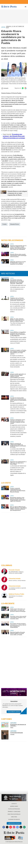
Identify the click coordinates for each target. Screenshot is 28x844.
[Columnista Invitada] (4, 579)
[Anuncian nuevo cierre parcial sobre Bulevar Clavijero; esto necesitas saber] (5, 616)
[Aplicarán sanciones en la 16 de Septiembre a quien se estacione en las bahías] (5, 262)
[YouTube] (10, 827)
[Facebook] (3, 827)
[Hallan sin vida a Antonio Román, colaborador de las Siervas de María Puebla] (5, 322)
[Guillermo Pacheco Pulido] (4, 595)
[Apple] (21, 827)
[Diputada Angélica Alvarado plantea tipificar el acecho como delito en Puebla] (5, 632)
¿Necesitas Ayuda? (14, 823)
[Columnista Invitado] (4, 587)
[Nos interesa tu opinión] (14, 797)
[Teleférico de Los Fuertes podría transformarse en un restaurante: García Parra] (5, 305)
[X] (7, 827)
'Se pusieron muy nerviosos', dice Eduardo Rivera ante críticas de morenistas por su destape (14, 136)
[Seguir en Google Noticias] (25, 88)
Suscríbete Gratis (14, 711)
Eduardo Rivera (14, 224)
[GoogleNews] (17, 827)
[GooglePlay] (24, 827)
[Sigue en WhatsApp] (22, 88)
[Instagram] (14, 827)
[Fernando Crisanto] (4, 571)
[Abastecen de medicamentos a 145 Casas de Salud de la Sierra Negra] (5, 468)
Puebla (4, 224)
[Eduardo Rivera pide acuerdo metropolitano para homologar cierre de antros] (5, 254)
